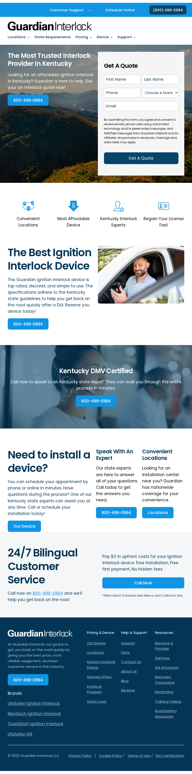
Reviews (128, 690)
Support (128, 643)
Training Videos (168, 701)
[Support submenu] (134, 37)
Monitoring (164, 691)
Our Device (24, 526)
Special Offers (99, 676)
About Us (129, 671)
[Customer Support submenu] (90, 10)
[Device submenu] (112, 37)
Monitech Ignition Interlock (34, 714)
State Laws (96, 701)
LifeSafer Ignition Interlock (34, 703)
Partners (162, 658)
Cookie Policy (110, 755)
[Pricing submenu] (91, 37)
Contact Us (131, 661)
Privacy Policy (80, 755)
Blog (125, 680)
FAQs (125, 652)
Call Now (143, 583)
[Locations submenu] (28, 37)
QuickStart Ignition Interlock (35, 724)
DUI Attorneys (166, 667)
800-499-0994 (28, 100)
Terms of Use (138, 755)
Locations (158, 512)
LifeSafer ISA (20, 734)
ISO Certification (170, 755)
